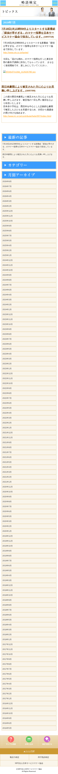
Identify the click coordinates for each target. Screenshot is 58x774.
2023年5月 (7, 349)
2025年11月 (7, 216)
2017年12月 (7, 644)
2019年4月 (7, 575)
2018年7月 (7, 610)
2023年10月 (7, 324)
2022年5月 (7, 408)
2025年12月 (7, 211)
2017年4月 (7, 684)
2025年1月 (7, 255)
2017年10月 (7, 654)
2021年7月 (7, 452)
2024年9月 (7, 275)
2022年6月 (7, 403)
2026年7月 (7, 186)
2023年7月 (7, 339)
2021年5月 (7, 462)
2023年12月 (7, 314)
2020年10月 (7, 492)
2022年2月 (7, 423)
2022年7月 (7, 398)
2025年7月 (7, 236)
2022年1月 (7, 428)
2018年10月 (7, 595)
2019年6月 (7, 566)
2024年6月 (7, 290)
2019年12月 (7, 536)
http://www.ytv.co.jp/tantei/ (15, 52)
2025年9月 (7, 226)
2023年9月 (7, 329)
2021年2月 (7, 477)
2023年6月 (7, 344)
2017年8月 (7, 664)
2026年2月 (7, 206)
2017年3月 (7, 689)
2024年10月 (7, 270)
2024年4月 (7, 295)
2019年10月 (7, 546)
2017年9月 (7, 659)
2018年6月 (7, 615)
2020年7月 (7, 506)
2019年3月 (7, 580)
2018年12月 (7, 585)
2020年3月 (7, 521)
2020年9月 (7, 497)
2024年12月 (7, 260)
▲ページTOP (29, 751)
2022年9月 (7, 388)
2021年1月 (7, 482)
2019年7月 (7, 561)
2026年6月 (7, 191)
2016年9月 (7, 718)
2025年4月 (7, 245)
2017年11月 (7, 649)
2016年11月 (7, 708)
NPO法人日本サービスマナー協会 (29, 763)
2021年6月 (7, 457)
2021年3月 (7, 472)
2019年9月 (7, 551)
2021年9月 (7, 442)
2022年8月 (7, 393)
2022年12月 (7, 373)
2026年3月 (7, 201)
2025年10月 (7, 221)
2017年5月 (7, 679)
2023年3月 (7, 359)
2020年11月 (7, 487)
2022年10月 (7, 383)
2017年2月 (7, 694)
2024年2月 (7, 305)
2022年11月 (7, 378)
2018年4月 (7, 625)
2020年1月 (7, 531)
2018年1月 (7, 639)
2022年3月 (7, 418)
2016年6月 (7, 723)
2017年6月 (7, 674)
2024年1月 (7, 309)
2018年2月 (7, 634)
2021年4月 (7, 467)
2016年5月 (7, 728)
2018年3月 (7, 630)
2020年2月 (7, 526)
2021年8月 (7, 447)
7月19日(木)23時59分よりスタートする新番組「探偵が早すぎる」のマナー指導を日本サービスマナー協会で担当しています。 (28, 32)
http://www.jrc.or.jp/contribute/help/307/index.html (27, 116)
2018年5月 (7, 620)
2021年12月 (7, 433)
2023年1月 (7, 369)
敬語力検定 (14, 757)
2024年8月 (7, 280)
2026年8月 (7, 181)
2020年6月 (7, 511)
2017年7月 (7, 669)
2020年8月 (7, 502)
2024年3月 (7, 300)
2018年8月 (7, 605)
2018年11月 (7, 590)
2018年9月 (7, 600)
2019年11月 (7, 541)
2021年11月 (7, 437)
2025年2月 (7, 250)
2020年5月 (7, 516)
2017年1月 (7, 699)
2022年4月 (7, 413)
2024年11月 (7, 265)
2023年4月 (7, 354)
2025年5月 (7, 240)
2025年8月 (7, 231)
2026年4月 (7, 196)
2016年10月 (7, 713)
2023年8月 (7, 334)
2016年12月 (7, 703)
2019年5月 (7, 570)
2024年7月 (7, 285)
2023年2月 (7, 364)
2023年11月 (7, 319)
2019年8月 (7, 556)
